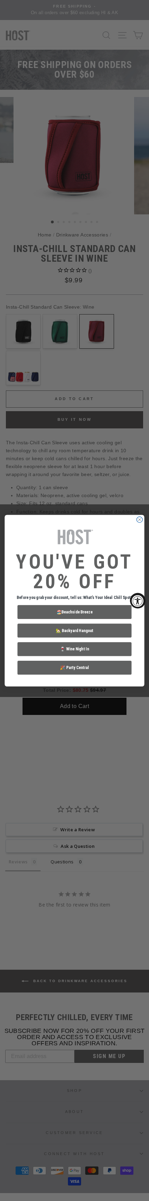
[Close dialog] (139, 519)
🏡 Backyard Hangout (74, 630)
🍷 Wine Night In (74, 648)
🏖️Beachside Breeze (74, 611)
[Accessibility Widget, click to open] (138, 600)
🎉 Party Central (74, 667)
